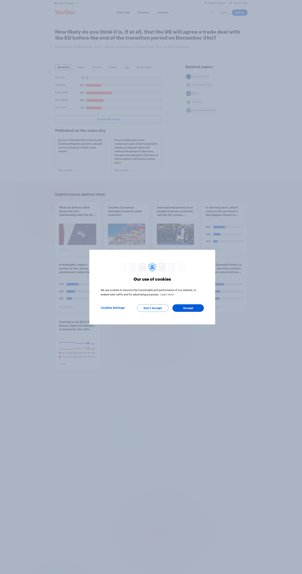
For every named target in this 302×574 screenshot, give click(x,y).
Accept (188, 308)
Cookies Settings (113, 307)
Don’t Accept (153, 308)
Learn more (167, 294)
